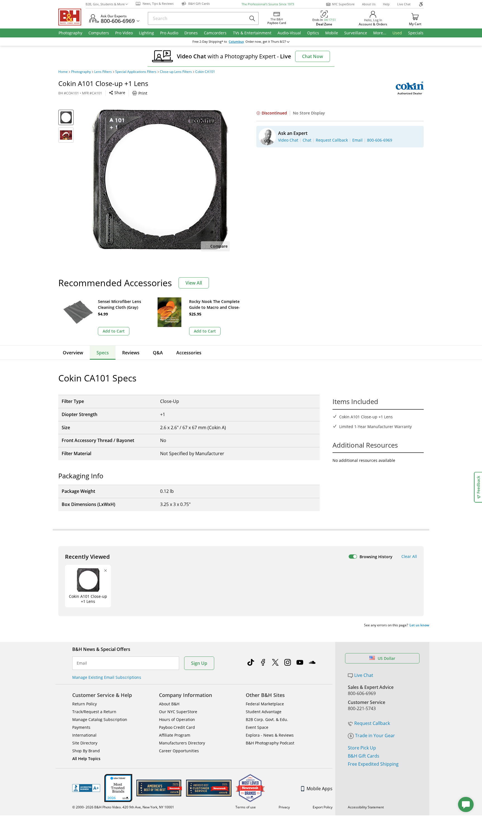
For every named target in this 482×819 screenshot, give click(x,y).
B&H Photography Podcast (270, 743)
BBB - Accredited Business (86, 788)
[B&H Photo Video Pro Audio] (72, 17)
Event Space (257, 727)
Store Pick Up (362, 748)
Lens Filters (103, 71)
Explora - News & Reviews (270, 735)
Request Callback (372, 723)
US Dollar (386, 658)
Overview (73, 353)
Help (386, 4)
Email (82, 663)
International (84, 735)
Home (63, 71)
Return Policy (84, 703)
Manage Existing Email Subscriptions (106, 677)
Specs (103, 353)
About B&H (169, 703)
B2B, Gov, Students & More (105, 4)
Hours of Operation (177, 719)
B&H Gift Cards (363, 756)
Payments (81, 727)
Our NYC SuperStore (178, 711)
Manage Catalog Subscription (99, 719)
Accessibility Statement (366, 807)
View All (193, 283)
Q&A (158, 353)
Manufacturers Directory (182, 743)
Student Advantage (263, 711)
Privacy (284, 807)
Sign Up (199, 663)
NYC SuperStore (343, 4)
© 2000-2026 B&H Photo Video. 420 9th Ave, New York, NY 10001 (123, 807)
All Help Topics (86, 758)
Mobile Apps (319, 788)
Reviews (130, 353)
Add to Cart (114, 331)
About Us (368, 4)
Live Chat (404, 4)
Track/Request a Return (94, 711)
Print (142, 93)
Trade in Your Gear (375, 735)
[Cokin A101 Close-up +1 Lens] (160, 179)
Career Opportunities (179, 750)
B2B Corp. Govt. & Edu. (267, 719)
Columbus (236, 42)
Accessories (188, 353)
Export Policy (322, 807)
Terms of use (245, 807)
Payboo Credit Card (177, 727)
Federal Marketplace (265, 703)
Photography (81, 71)
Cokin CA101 (205, 71)
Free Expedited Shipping (373, 764)
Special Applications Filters (135, 71)
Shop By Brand (86, 750)
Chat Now (312, 56)
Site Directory (84, 743)
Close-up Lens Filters (176, 71)
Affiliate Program (174, 735)
